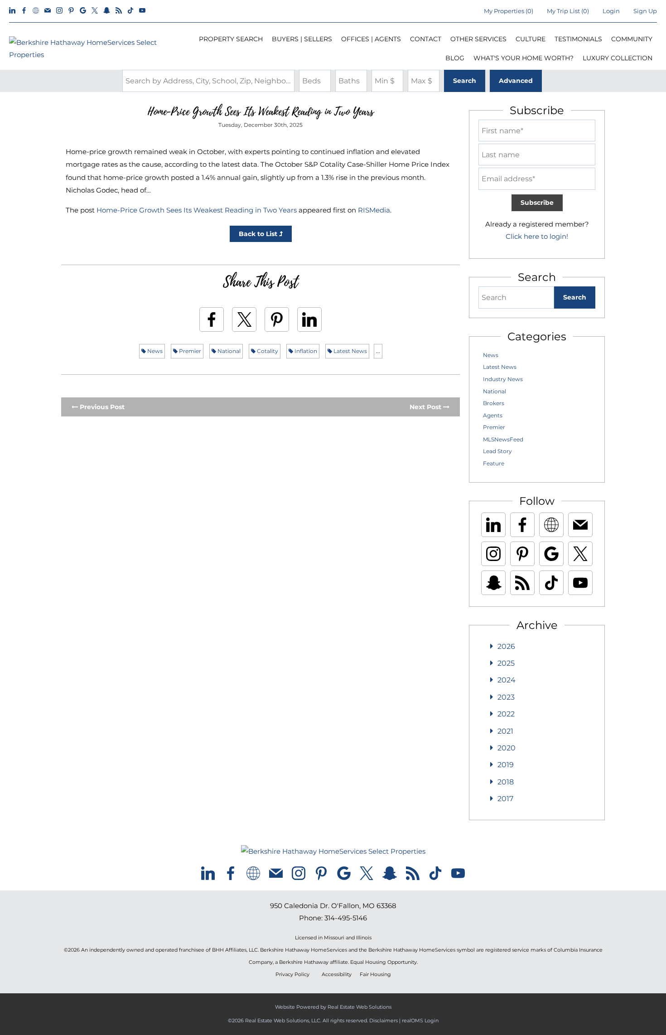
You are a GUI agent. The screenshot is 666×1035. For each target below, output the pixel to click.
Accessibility (337, 974)
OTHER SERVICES (478, 39)
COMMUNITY (631, 39)
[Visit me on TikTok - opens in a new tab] (130, 11)
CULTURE (530, 39)
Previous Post (101, 407)
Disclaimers (383, 1020)
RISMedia (374, 210)
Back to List (259, 234)
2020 (506, 748)
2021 (505, 731)
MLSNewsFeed (503, 439)
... (378, 351)
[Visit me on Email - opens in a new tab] (47, 11)
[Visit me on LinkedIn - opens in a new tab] (12, 11)
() (508, 11)
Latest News (349, 351)
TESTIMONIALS (578, 39)
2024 (506, 680)
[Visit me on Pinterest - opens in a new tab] (71, 11)
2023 (506, 697)
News (154, 351)
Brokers (493, 403)
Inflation (305, 351)
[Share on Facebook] (211, 319)
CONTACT (425, 39)
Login (611, 11)
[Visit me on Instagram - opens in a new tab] (59, 11)
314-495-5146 (345, 918)
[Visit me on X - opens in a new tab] (95, 11)
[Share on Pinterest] (277, 319)
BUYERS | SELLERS (302, 39)
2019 (505, 764)
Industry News (503, 379)
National (228, 351)
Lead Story (497, 451)
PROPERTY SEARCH (231, 39)
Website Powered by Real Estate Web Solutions (333, 1007)
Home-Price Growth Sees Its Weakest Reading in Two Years (197, 210)
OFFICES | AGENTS (371, 39)
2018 (505, 782)
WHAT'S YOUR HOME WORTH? (523, 58)
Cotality (267, 351)
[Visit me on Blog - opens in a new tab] (119, 11)
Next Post (426, 407)
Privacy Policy (292, 974)
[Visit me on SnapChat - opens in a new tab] (106, 11)
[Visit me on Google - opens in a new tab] (83, 11)
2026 (506, 646)
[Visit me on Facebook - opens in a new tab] (24, 11)
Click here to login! (537, 236)
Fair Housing (375, 974)
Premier (189, 351)
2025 (506, 663)
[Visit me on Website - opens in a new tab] (36, 11)
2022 (506, 714)
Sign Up (645, 11)
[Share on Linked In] (309, 319)
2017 (505, 798)
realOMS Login (420, 1020)
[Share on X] (244, 319)
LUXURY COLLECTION (617, 58)
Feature (493, 463)
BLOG (454, 58)
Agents (492, 415)
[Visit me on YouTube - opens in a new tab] (142, 11)
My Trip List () (568, 11)
